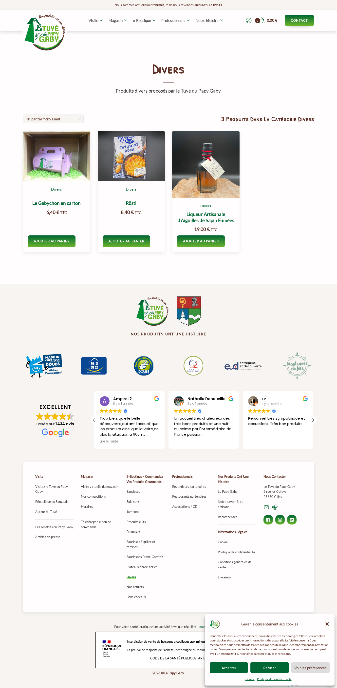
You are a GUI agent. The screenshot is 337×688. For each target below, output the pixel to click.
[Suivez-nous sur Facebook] (268, 519)
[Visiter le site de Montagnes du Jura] (293, 365)
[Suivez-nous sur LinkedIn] (292, 519)
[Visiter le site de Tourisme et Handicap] (94, 366)
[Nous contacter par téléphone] (275, 507)
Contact (299, 20)
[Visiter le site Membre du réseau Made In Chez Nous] (44, 366)
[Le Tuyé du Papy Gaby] (152, 311)
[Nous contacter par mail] (266, 507)
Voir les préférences (310, 668)
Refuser (269, 668)
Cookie (250, 679)
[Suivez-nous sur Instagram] (280, 519)
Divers (56, 189)
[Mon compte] (248, 20)
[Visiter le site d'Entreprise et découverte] (243, 366)
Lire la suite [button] (109, 441)
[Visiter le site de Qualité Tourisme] (193, 366)
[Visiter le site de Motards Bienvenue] (143, 366)
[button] (327, 624)
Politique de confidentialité (274, 679)
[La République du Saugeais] (189, 311)
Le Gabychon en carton (56, 203)
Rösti (131, 203)
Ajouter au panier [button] (52, 241)
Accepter (229, 668)
